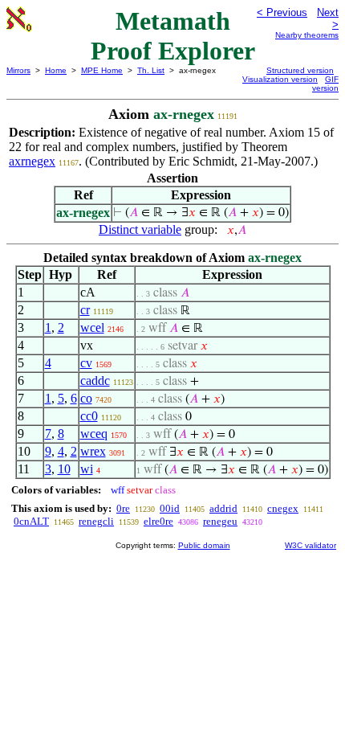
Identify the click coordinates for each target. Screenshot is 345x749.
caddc (95, 380)
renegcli (96, 521)
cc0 (89, 416)
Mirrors (18, 70)
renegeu (220, 521)
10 (64, 469)
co (86, 398)
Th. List (150, 70)
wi (86, 469)
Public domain (204, 545)
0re (123, 508)
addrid (223, 508)
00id (170, 508)
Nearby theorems (307, 35)
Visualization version (280, 79)
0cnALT (31, 521)
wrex (93, 451)
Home (56, 70)
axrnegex (32, 161)
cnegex (282, 508)
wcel (92, 327)
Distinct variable (140, 229)
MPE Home (102, 70)
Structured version (300, 70)
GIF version (325, 83)
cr (85, 310)
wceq (94, 433)
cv (86, 363)
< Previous (282, 12)
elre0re (158, 521)
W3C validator (310, 545)
